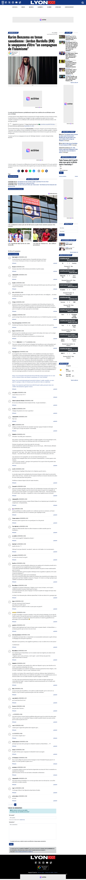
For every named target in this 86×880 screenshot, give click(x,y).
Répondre (14, 263)
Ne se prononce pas (64, 170)
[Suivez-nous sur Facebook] (35, 863)
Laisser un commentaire (13, 254)
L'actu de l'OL (14, 7)
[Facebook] (5, 2)
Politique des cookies (49, 872)
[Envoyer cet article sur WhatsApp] (30, 171)
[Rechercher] (82, 3)
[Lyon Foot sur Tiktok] (50, 863)
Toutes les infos (74, 82)
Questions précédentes (62, 176)
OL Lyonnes (49, 7)
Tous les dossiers (73, 252)
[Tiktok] (19, 2)
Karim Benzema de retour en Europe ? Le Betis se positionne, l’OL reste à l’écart (33, 181)
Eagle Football (69, 244)
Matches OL (31, 7)
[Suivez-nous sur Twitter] (39, 863)
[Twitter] (9, 2)
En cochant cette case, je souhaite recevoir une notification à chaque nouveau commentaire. (28, 841)
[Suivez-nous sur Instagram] (43, 863)
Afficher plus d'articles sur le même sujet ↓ (16, 189)
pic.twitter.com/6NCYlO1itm (47, 124)
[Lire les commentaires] (46, 171)
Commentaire (12, 822)
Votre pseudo (12, 815)
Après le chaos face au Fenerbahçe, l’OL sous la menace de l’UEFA (71, 38)
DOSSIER (67, 247)
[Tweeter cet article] (22, 171)
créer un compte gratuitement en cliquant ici (24, 851)
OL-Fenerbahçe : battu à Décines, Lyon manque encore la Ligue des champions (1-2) (71, 71)
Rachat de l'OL (69, 248)
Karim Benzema (13, 176)
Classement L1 (40, 7)
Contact (55, 872)
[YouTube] (16, 2)
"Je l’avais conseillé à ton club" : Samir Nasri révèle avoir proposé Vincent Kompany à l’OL (71, 78)
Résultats (76, 176)
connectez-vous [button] (22, 819)
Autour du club (68, 75)
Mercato (23, 7)
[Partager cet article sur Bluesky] (34, 171)
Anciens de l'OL (13, 32)
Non (61, 168)
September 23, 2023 (29, 126)
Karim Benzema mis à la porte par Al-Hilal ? (26, 183)
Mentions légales (41, 872)
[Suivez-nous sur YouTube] (47, 863)
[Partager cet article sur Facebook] (19, 171)
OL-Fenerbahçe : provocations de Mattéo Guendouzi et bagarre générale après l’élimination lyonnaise (71, 64)
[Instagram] (12, 2)
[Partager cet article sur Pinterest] (26, 171)
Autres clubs (58, 7)
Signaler (55, 263)
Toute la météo (74, 380)
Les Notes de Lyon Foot (69, 7)
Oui (60, 166)
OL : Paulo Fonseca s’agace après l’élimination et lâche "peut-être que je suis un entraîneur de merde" (72, 55)
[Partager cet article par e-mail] (42, 171)
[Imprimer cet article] (39, 171)
